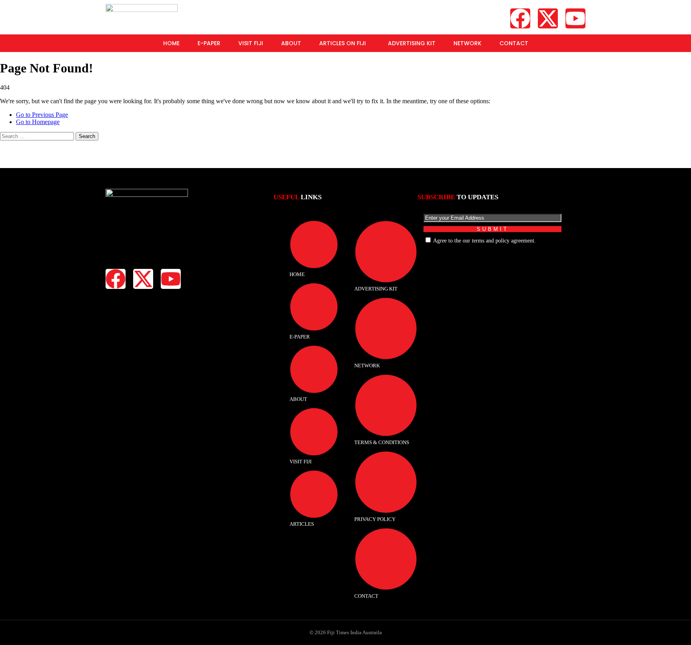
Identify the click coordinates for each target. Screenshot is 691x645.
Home (171, 43)
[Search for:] (38, 135)
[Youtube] (575, 18)
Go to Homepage (38, 121)
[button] (344, 43)
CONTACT (513, 43)
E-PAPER (209, 43)
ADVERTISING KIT (411, 43)
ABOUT (291, 43)
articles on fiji (342, 43)
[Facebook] (520, 18)
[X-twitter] (548, 18)
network (467, 43)
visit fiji (250, 43)
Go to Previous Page (42, 114)
